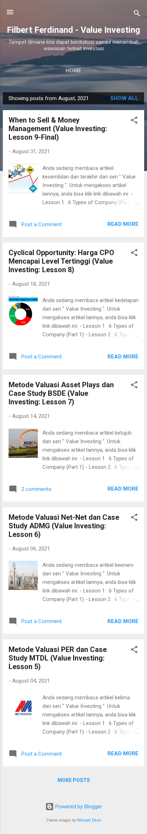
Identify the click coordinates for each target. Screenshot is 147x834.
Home (73, 70)
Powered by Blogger (78, 806)
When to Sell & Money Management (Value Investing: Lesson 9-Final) (58, 128)
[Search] (137, 14)
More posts (73, 780)
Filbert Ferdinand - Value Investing (73, 30)
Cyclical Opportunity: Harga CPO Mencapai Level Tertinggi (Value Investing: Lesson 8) (61, 261)
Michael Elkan (89, 820)
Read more (122, 224)
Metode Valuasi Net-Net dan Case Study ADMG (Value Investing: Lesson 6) (64, 526)
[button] (134, 121)
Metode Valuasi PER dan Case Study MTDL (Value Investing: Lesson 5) (58, 658)
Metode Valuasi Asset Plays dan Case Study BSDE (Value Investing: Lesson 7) (61, 393)
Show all (124, 98)
